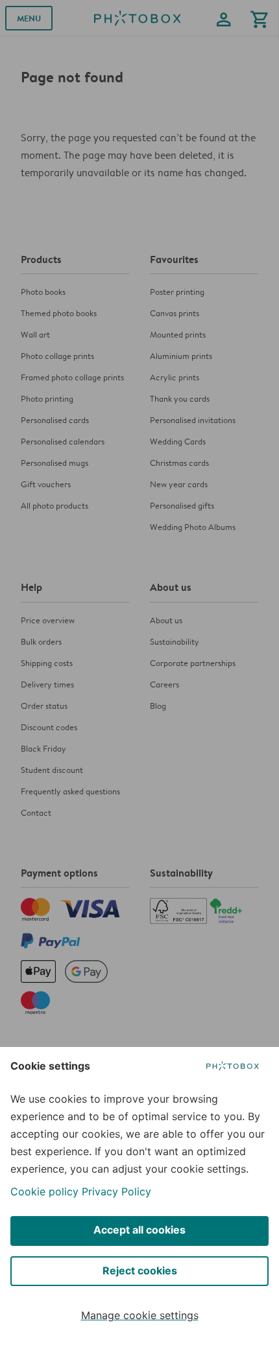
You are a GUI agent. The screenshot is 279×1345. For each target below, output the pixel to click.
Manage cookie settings (140, 1315)
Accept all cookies (139, 1229)
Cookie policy (44, 1191)
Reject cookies (140, 1270)
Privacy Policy (116, 1191)
